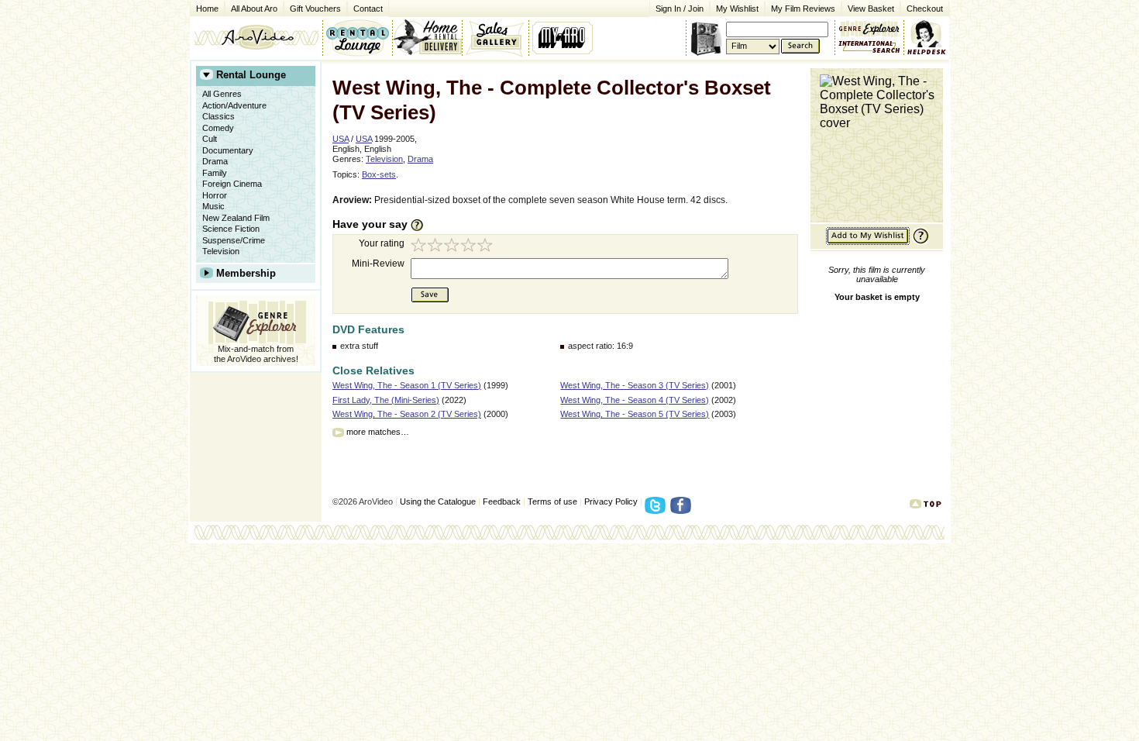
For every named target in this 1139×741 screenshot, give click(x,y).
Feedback (502, 501)
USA (340, 138)
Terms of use (552, 501)
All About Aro (254, 8)
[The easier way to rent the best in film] (427, 37)
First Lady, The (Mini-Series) (385, 400)
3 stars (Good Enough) (453, 247)
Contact (365, 7)
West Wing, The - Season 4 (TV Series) (634, 400)
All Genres (222, 93)
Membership (246, 273)
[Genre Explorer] (255, 319)
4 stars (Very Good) (470, 247)
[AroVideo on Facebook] (683, 510)
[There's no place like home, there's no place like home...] (256, 37)
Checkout (925, 8)
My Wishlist (737, 8)
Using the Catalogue (438, 501)
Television (220, 251)
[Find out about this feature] (919, 242)
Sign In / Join (680, 8)
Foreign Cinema (232, 183)
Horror (214, 195)
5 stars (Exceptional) (487, 247)
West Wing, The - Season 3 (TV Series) (634, 385)
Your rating (381, 243)
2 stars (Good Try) (436, 247)
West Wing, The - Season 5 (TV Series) (634, 414)
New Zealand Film (236, 217)
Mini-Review (378, 263)
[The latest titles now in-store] (357, 37)
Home (207, 8)
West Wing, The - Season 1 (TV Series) (406, 385)
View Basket (867, 7)
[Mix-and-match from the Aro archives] (869, 27)
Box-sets (379, 174)
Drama (215, 161)
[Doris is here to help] (927, 37)
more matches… (377, 431)
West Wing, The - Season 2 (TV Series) (406, 414)
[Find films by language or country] (869, 47)
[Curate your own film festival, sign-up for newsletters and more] (563, 37)
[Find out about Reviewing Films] (421, 225)
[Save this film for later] (868, 242)
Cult (209, 138)
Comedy (218, 128)
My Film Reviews (803, 8)
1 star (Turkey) (419, 247)
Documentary (227, 150)
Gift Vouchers (315, 8)
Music (213, 206)
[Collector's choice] (495, 37)
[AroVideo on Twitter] (657, 510)
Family (214, 172)
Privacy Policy (611, 501)
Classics (218, 116)
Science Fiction (231, 228)
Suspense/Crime (233, 240)
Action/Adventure (234, 105)
